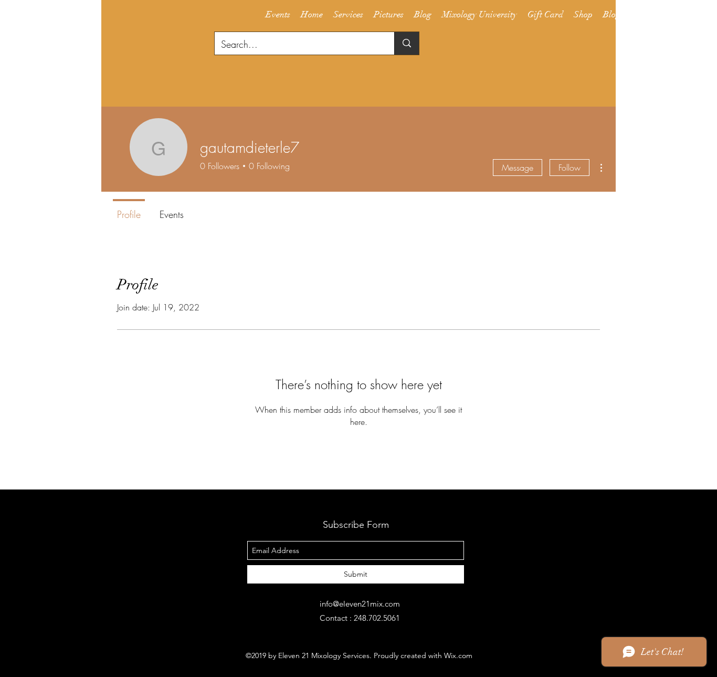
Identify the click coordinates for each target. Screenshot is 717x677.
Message (517, 167)
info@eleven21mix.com (360, 604)
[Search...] (406, 43)
